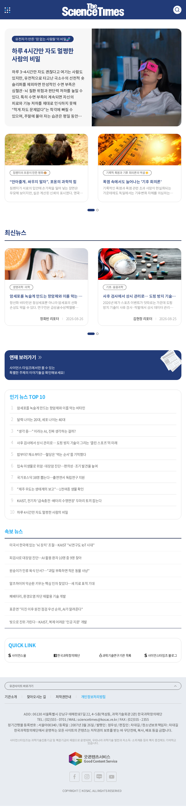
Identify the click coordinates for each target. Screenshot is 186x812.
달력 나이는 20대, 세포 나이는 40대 (41, 419)
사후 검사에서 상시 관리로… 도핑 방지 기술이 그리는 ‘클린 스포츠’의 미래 (67, 442)
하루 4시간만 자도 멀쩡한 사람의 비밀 (42, 512)
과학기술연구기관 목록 (116, 655)
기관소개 (11, 696)
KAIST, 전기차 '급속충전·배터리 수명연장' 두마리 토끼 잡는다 (59, 500)
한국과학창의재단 (68, 655)
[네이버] (99, 777)
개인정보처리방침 (93, 696)
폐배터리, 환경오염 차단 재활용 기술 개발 (37, 596)
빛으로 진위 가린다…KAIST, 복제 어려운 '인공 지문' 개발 (48, 621)
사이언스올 (19, 655)
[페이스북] (74, 777)
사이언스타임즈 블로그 (162, 655)
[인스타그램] (87, 777)
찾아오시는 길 (36, 696)
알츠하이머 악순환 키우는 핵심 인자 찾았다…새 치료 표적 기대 (51, 583)
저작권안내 (63, 696)
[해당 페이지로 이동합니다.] (136, 31)
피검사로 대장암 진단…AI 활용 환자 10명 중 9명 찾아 (45, 557)
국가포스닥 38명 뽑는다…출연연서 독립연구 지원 (51, 477)
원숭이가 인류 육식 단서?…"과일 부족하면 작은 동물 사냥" (49, 570)
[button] (91, 210)
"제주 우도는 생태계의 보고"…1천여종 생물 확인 (50, 488)
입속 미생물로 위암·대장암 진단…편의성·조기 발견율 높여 (57, 465)
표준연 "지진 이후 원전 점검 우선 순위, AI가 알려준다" (46, 609)
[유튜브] (111, 777)
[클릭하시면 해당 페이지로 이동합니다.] (93, 9)
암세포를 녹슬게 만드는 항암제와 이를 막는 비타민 (51, 407)
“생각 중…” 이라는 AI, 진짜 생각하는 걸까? (46, 431)
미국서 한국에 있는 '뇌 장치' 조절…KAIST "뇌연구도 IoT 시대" (51, 544)
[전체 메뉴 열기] (7, 10)
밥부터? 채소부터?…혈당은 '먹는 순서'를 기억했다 (51, 454)
